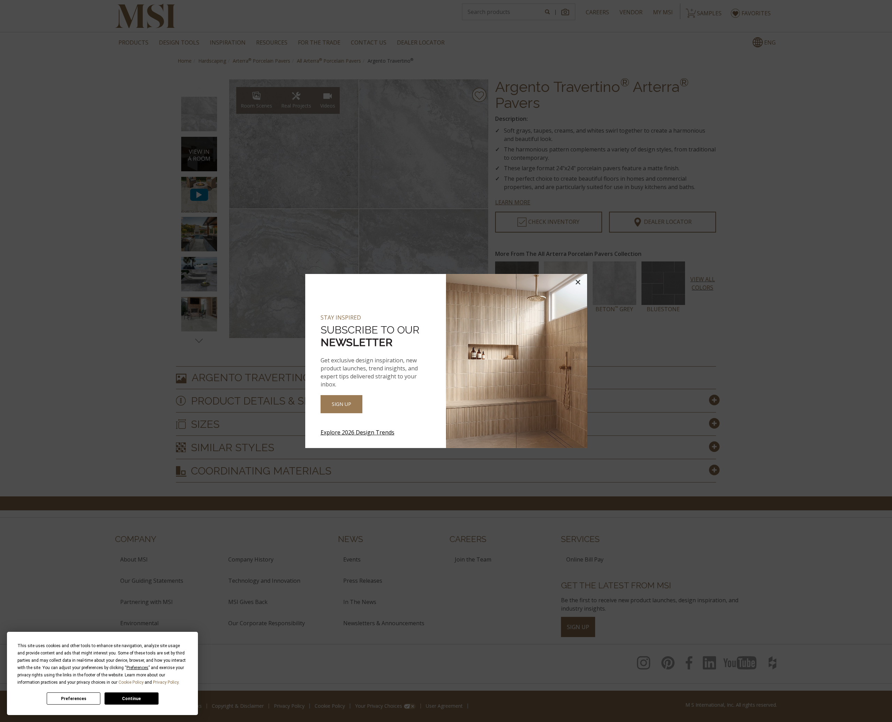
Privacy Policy (165, 682)
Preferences (73, 698)
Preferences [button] (137, 667)
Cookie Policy (131, 682)
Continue (131, 698)
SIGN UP (341, 404)
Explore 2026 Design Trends (357, 432)
